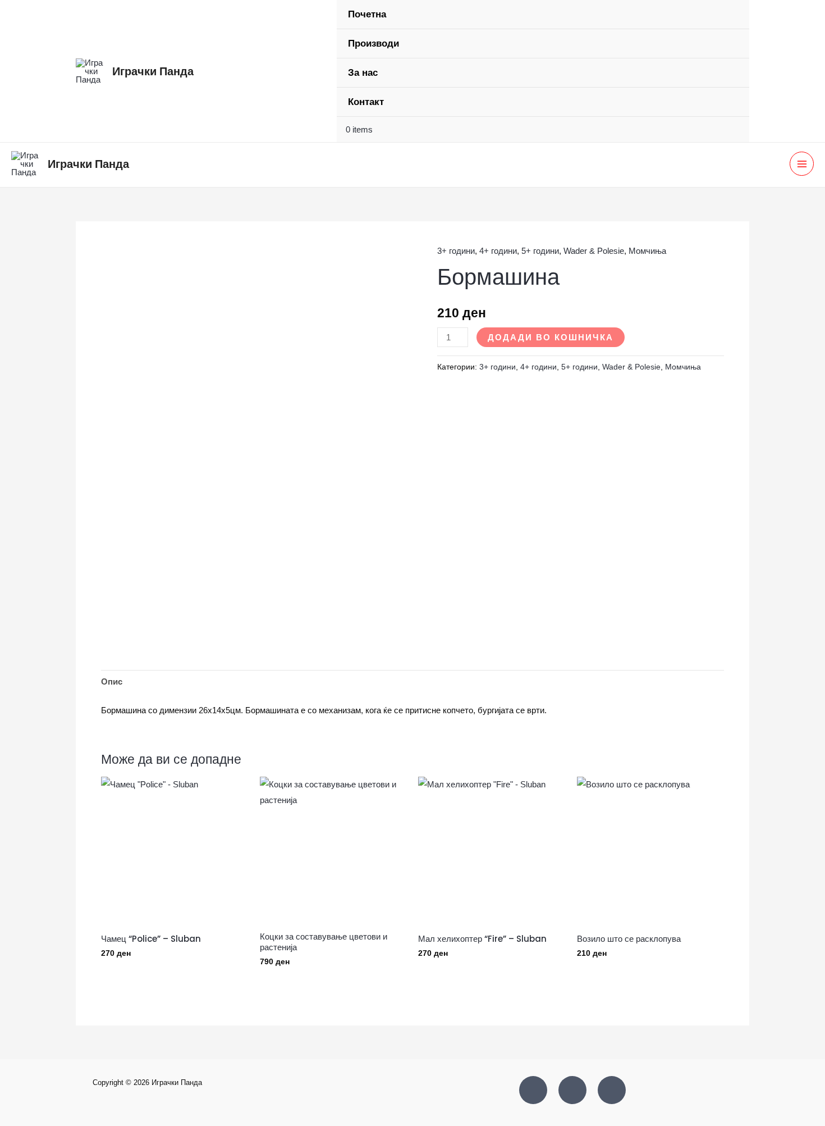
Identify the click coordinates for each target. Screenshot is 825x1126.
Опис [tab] (111, 681)
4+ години (498, 251)
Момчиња (647, 251)
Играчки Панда (153, 71)
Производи (373, 43)
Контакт (366, 102)
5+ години (540, 251)
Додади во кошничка (550, 337)
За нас (363, 72)
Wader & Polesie (593, 251)
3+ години (456, 251)
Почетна (367, 14)
